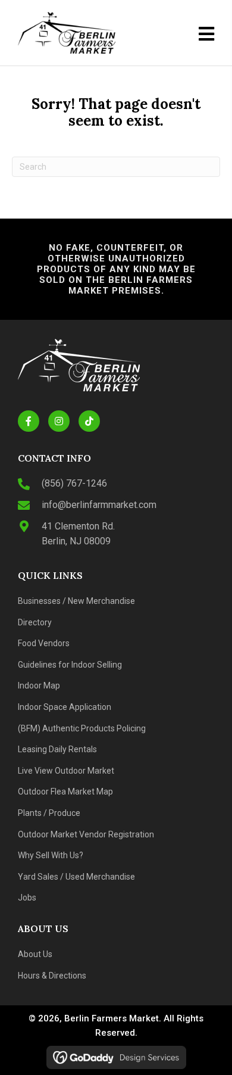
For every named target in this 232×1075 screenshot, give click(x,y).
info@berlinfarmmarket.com (99, 504)
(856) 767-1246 (74, 483)
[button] (28, 421)
